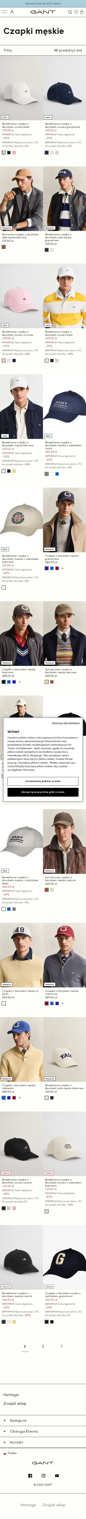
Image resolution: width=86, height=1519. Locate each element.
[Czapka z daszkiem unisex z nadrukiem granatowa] (46, 1321)
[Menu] (5, 12)
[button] (70, 12)
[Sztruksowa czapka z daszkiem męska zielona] (51, 681)
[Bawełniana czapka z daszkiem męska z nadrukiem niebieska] (57, 474)
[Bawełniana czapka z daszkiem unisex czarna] (8, 152)
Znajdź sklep (14, 1403)
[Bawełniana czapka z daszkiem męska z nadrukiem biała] (51, 474)
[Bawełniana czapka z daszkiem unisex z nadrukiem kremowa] (46, 1211)
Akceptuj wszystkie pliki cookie (43, 792)
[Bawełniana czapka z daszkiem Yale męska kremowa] (51, 249)
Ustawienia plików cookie (43, 781)
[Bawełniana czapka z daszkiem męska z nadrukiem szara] (46, 474)
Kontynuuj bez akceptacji (66, 722)
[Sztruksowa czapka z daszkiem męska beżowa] (46, 681)
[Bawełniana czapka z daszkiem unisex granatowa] (46, 152)
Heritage (11, 1394)
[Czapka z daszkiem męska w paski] (3, 1003)
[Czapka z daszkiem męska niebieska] (51, 568)
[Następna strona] (61, 1346)
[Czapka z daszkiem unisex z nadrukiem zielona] (51, 1321)
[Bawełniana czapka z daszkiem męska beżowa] (3, 471)
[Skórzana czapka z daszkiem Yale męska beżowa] (3, 247)
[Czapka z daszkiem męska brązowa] (3, 681)
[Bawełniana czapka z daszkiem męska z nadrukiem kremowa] (3, 587)
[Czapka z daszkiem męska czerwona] (57, 568)
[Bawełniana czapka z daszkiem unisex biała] (3, 152)
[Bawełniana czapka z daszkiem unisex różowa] (14, 152)
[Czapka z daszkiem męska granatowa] (46, 568)
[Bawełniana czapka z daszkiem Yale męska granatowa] (46, 249)
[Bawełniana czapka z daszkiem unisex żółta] (14, 471)
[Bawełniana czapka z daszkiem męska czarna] (8, 471)
